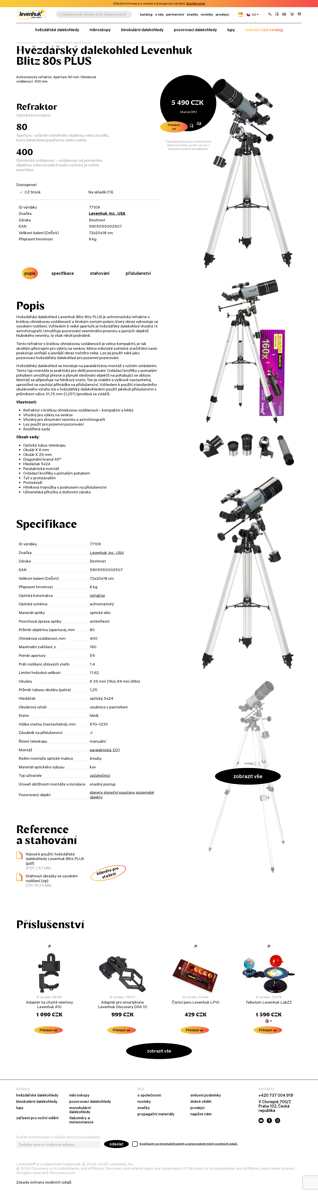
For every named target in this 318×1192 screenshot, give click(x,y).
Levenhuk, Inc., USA (107, 213)
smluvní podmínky (205, 1095)
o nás (159, 14)
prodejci (222, 14)
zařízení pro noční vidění (37, 1118)
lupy (231, 30)
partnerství (175, 14)
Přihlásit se (174, 127)
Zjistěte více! (195, 3)
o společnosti (149, 1095)
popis (29, 273)
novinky (207, 14)
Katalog (44, 43)
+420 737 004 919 (276, 1095)
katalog (146, 14)
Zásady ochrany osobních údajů (43, 1182)
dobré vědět (201, 1102)
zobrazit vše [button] (247, 776)
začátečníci (100, 775)
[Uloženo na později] (277, 14)
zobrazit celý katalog (264, 30)
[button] (270, 14)
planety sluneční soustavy (112, 792)
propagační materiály (155, 1114)
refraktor (97, 595)
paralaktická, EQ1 (105, 749)
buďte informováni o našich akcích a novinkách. (58, 1137)
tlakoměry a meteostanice (81, 1120)
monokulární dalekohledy (80, 1110)
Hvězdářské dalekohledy (72, 42)
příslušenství (138, 273)
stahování (99, 273)
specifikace (62, 273)
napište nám (201, 1114)
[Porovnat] (284, 14)
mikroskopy (100, 30)
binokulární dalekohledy (142, 30)
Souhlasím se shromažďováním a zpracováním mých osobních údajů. (188, 1144)
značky (192, 14)
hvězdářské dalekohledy (57, 30)
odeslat (116, 1144)
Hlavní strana (25, 43)
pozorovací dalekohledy (195, 30)
